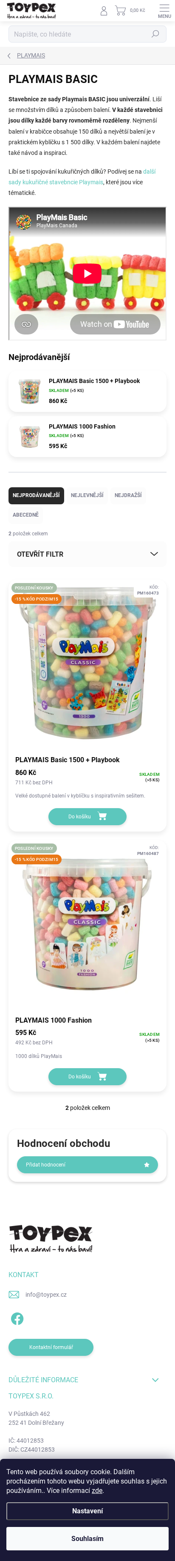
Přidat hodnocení (45, 1165)
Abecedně (26, 515)
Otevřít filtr (40, 554)
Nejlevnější (87, 495)
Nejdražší (128, 495)
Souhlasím (87, 1539)
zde (97, 1491)
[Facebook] (15, 1316)
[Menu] (164, 10)
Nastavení (87, 1511)
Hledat (155, 34)
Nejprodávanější (36, 495)
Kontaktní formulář (51, 1347)
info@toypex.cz (46, 1294)
